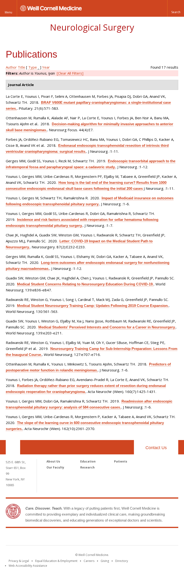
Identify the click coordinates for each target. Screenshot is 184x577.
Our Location (13, 447)
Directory (121, 561)
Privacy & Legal (19, 561)
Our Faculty (55, 467)
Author (11, 67)
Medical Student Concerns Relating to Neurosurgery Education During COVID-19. (85, 284)
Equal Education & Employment (56, 561)
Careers (89, 561)
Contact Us (156, 447)
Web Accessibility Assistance (28, 566)
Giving (105, 561)
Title (21, 67)
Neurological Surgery (92, 27)
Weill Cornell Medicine (92, 537)
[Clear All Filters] (70, 73)
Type (32, 67)
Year (46, 67)
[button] (175, 8)
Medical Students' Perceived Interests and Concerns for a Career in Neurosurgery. (107, 327)
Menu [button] (8, 12)
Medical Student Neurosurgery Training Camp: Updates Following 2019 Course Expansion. (93, 306)
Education (88, 461)
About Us (53, 461)
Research (87, 467)
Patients (120, 461)
